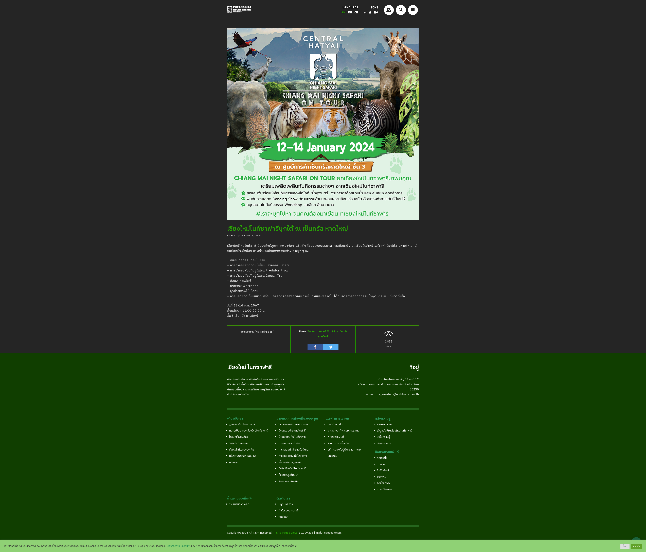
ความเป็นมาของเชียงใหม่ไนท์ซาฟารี (248, 430)
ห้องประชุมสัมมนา (288, 475)
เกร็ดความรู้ (383, 437)
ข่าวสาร (381, 464)
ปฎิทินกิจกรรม (286, 504)
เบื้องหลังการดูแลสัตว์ (290, 462)
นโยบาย (233, 462)
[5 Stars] (252, 332)
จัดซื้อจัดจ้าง (383, 483)
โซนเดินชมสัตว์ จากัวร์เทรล (293, 424)
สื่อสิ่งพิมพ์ (383, 470)
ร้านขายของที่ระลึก (288, 481)
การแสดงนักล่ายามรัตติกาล (293, 449)
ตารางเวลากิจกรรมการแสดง (343, 430)
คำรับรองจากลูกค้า (288, 510)
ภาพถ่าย (381, 477)
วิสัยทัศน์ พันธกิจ (238, 443)
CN (356, 12)
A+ (376, 12)
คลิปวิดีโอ (382, 458)
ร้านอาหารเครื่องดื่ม (338, 443)
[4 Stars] (250, 332)
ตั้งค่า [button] (624, 546)
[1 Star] (242, 332)
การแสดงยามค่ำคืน (289, 443)
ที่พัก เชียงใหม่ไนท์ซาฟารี (292, 468)
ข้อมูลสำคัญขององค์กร (241, 449)
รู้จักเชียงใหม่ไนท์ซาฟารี (242, 424)
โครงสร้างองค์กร (238, 437)
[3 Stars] (247, 332)
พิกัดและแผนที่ (336, 437)
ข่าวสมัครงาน (384, 489)
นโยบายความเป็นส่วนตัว (179, 546)
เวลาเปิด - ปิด (335, 424)
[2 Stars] (244, 332)
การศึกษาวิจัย (384, 424)
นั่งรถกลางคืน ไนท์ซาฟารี (292, 437)
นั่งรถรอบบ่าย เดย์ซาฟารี (292, 430)
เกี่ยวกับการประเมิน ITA (242, 456)
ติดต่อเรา (283, 517)
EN (350, 12)
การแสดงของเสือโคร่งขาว (292, 456)
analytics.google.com (329, 533)
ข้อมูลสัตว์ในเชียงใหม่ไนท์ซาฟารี (394, 430)
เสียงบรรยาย (384, 443)
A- (365, 12)
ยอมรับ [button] (636, 546)
